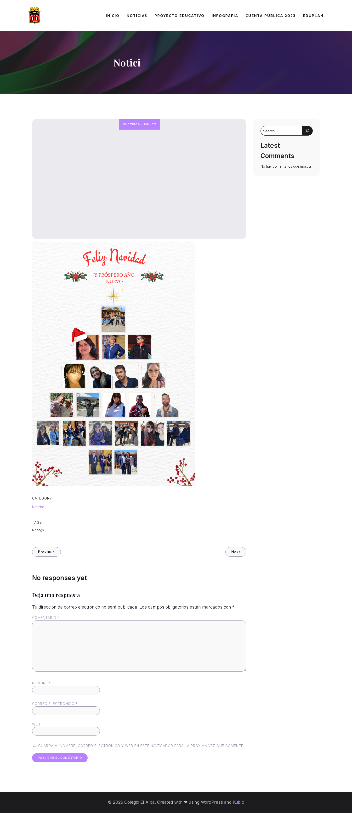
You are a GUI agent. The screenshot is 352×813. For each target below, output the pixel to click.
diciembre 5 (131, 124)
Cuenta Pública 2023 (270, 15)
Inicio (112, 15)
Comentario (45, 617)
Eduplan (313, 15)
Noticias (137, 15)
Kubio (238, 802)
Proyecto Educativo (179, 15)
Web (36, 724)
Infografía (225, 15)
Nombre (41, 683)
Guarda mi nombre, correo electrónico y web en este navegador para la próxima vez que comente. (141, 746)
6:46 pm (150, 124)
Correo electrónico (55, 704)
